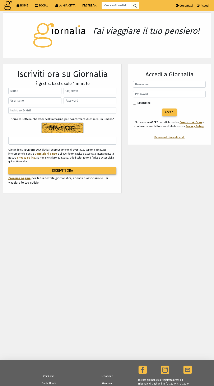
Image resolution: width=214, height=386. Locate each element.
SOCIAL (43, 5)
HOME (24, 5)
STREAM (91, 5)
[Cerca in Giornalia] (135, 5)
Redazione (107, 376)
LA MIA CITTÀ (67, 5)
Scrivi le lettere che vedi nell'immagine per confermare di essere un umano (62, 119)
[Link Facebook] (143, 370)
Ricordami (143, 103)
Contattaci (186, 6)
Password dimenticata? (169, 137)
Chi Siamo (48, 376)
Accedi (204, 6)
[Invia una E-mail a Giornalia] (187, 370)
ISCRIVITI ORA (62, 171)
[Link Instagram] (165, 370)
